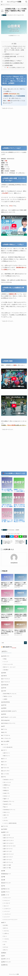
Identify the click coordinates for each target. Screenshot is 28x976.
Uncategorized (6, 720)
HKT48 (4, 687)
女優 (4, 879)
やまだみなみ (11, 529)
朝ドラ (4, 922)
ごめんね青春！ (6, 741)
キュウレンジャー (7, 897)
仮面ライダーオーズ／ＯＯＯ (9, 845)
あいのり (5, 732)
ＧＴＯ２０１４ (6, 681)
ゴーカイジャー (6, 900)
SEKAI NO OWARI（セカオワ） (10, 711)
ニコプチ (5, 817)
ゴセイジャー (6, 905)
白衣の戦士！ (6, 669)
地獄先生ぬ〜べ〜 (7, 873)
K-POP (4, 690)
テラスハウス (6, 767)
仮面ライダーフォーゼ (8, 862)
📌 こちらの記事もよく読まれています (16, 67)
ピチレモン (5, 820)
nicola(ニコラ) (6, 793)
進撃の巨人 (5, 964)
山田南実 (17, 529)
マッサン (5, 941)
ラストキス (5, 826)
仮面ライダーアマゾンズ (8, 837)
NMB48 (4, 708)
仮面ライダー (6, 832)
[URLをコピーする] (25, 536)
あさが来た (5, 925)
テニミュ (5, 764)
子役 (4, 885)
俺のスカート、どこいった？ (9, 667)
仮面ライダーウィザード (8, 840)
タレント (5, 758)
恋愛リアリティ (6, 891)
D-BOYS (5, 675)
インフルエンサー (7, 738)
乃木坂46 (5, 829)
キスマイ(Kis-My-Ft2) (7, 747)
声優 (4, 876)
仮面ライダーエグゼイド (8, 843)
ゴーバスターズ (6, 903)
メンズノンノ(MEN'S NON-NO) (9, 823)
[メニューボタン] (1, 1)
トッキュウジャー (7, 914)
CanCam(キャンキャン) (8, 779)
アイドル (4, 15)
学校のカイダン (6, 888)
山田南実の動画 (8, 65)
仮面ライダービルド (7, 859)
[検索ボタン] (26, 1)
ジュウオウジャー (7, 908)
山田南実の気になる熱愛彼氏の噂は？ (14, 63)
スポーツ (5, 750)
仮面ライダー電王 (7, 867)
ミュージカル (6, 773)
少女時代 (5, 699)
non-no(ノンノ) (6, 796)
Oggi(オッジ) (6, 798)
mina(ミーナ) (6, 787)
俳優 (4, 870)
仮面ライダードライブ (8, 856)
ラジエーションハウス (8, 664)
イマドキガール (6, 735)
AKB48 (4, 672)
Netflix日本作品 (6, 702)
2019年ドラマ (6, 656)
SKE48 (4, 714)
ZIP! (4, 726)
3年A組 (4, 658)
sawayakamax (14, 562)
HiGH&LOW (5, 684)
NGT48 (4, 705)
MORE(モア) (6, 790)
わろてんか (5, 947)
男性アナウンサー (7, 961)
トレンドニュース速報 (14, 1)
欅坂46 (4, 952)
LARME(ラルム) (6, 785)
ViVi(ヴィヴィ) (6, 812)
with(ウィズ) (5, 815)
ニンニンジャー (6, 916)
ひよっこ (5, 936)
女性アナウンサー (7, 882)
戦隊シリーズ (6, 894)
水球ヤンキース (6, 958)
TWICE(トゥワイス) (7, 696)
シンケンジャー (6, 911)
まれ (4, 944)
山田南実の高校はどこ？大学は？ (13, 60)
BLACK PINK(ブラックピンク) (9, 693)
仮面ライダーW (6, 835)
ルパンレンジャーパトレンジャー (10, 919)
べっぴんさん (6, 938)
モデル (4, 776)
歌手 (4, 955)
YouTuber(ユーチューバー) (9, 723)
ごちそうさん (6, 930)
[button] (3, 536)
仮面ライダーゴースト (8, 848)
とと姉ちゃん (6, 933)
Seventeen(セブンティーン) (9, 809)
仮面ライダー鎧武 (7, 865)
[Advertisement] (14, 127)
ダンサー (5, 761)
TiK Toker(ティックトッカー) (9, 717)
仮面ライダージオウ (7, 851)
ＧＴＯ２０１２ (6, 678)
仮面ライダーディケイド (8, 854)
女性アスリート (6, 753)
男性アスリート (6, 755)
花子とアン (5, 949)
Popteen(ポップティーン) (8, 801)
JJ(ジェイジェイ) (7, 782)
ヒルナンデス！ (6, 770)
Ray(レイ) (5, 806)
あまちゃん (5, 928)
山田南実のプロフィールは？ (11, 54)
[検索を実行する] (25, 642)
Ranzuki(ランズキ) (7, 804)
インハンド (5, 661)
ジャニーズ (5, 744)
